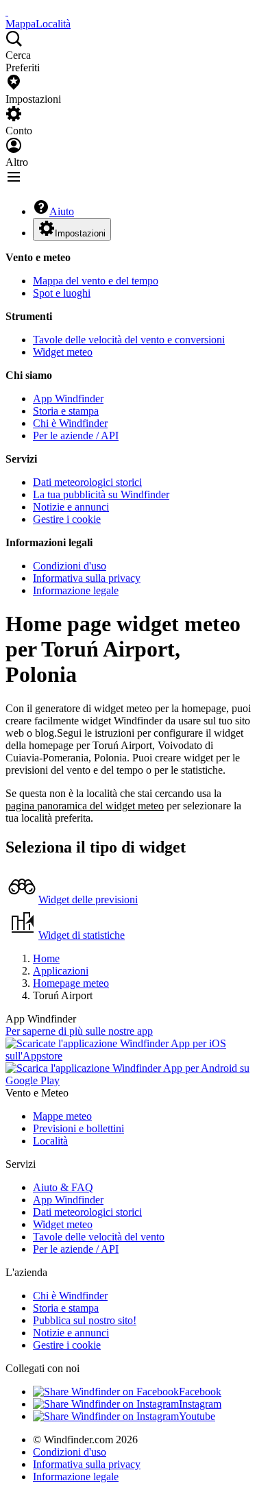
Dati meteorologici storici (87, 482)
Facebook (200, 1391)
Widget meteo (63, 352)
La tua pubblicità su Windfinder (101, 494)
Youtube (197, 1416)
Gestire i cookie (67, 519)
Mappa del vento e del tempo (95, 280)
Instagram (200, 1404)
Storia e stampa (66, 411)
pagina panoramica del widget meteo (84, 805)
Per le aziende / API (76, 435)
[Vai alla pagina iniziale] (6, 11)
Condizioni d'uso (69, 566)
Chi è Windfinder (70, 423)
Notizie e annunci (71, 507)
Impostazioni (80, 233)
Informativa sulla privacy (86, 578)
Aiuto (61, 211)
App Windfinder (68, 398)
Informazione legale (76, 590)
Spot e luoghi (61, 293)
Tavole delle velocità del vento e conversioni (129, 339)
